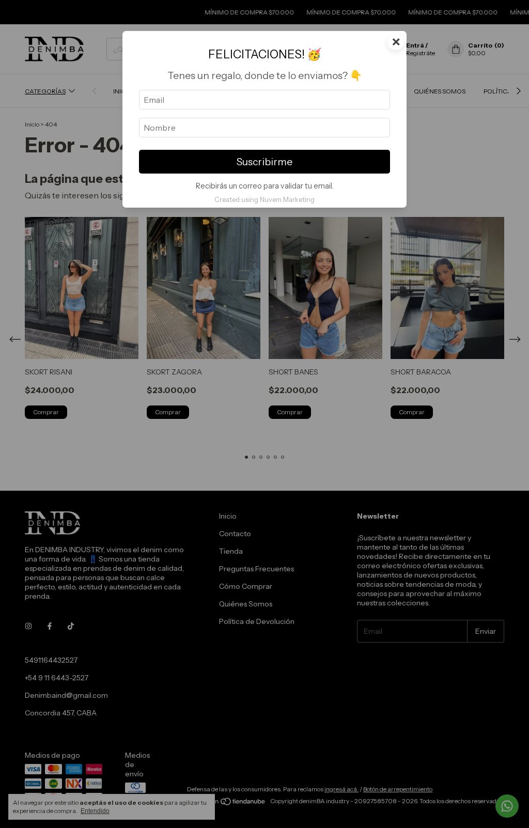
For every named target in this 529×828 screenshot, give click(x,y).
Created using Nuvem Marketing (264, 200)
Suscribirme (264, 161)
